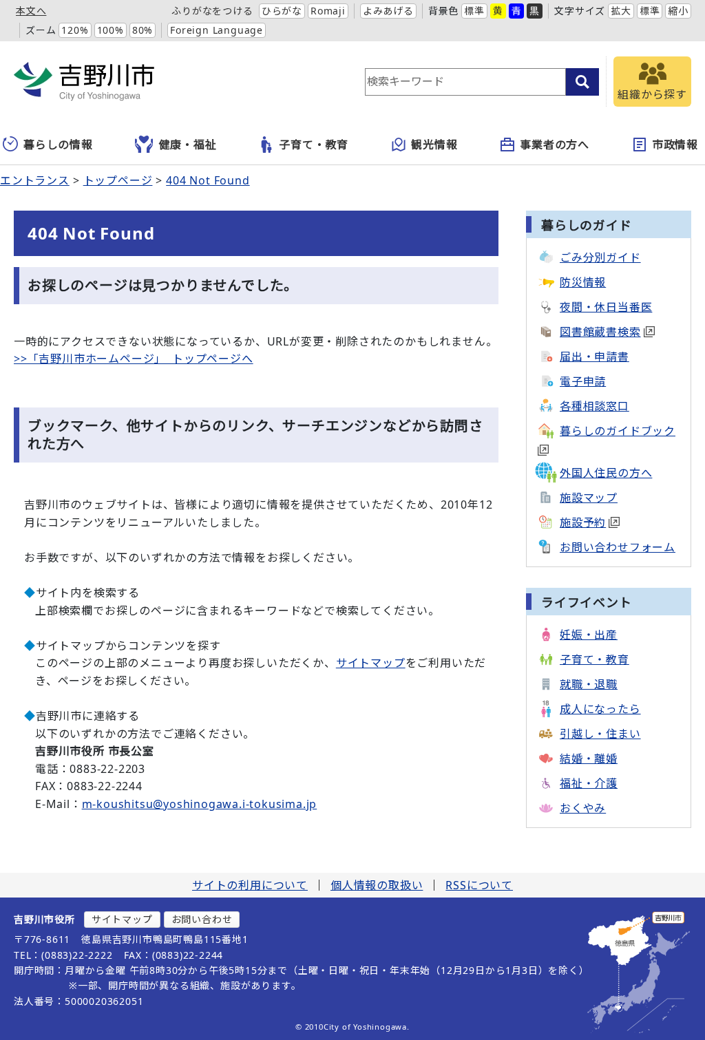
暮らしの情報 (58, 144)
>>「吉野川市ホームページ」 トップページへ (133, 358)
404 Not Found (207, 180)
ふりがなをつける (212, 10)
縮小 (678, 10)
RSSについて (479, 885)
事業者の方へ (554, 144)
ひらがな (282, 10)
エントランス (35, 180)
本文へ (31, 10)
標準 (474, 10)
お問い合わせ (202, 919)
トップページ (118, 180)
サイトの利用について (250, 885)
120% (74, 29)
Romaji (328, 10)
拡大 (621, 10)
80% (142, 29)
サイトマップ (371, 662)
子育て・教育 (313, 144)
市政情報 (675, 144)
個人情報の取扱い (376, 885)
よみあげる (388, 10)
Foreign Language (216, 29)
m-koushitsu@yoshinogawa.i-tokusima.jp (199, 803)
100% (110, 29)
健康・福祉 (188, 144)
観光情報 (434, 144)
